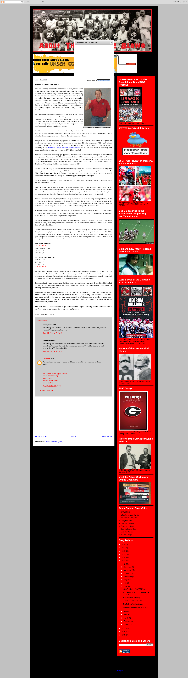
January (127, 624)
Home (74, 436)
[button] (111, 42)
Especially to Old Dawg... (132, 598)
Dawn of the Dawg (127, 526)
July (125, 583)
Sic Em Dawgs (126, 535)
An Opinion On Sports (129, 518)
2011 (124, 628)
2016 (124, 551)
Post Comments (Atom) (54, 442)
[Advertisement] (73, 416)
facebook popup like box (103, 80)
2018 (124, 545)
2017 (124, 548)
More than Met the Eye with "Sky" (135, 607)
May (125, 611)
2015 (124, 554)
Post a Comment (46, 391)
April (126, 615)
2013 (124, 561)
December (128, 567)
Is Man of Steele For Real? (133, 601)
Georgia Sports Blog (128, 529)
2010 (124, 632)
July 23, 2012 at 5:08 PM (52, 386)
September (128, 577)
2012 (124, 564)
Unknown (46, 359)
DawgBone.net (126, 521)
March (126, 618)
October (127, 573)
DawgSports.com (127, 523)
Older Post (106, 436)
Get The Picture (127, 532)
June (126, 586)
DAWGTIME (125, 512)
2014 (124, 558)
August (126, 580)
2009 (124, 635)
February (127, 621)
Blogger (120, 671)
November (128, 570)
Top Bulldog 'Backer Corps (133, 604)
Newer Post (41, 436)
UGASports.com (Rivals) (130, 515)
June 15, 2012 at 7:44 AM (52, 333)
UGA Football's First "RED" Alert (135, 589)
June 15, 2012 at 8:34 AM (52, 351)
